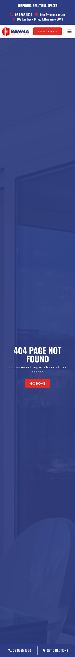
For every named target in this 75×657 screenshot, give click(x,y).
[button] (69, 31)
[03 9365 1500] (10, 650)
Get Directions (57, 650)
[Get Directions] (44, 650)
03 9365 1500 (22, 650)
